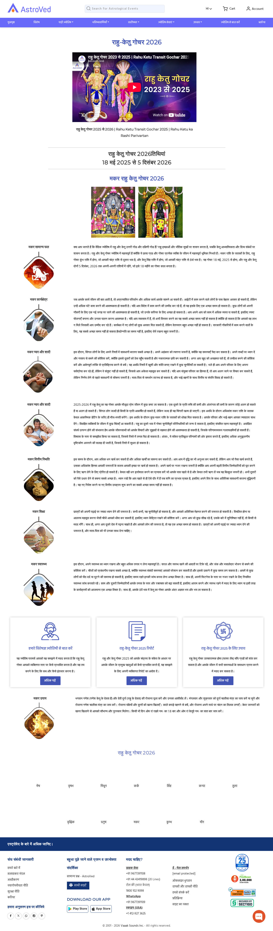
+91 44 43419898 (137, 879)
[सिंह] (169, 769)
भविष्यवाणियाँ (99, 22)
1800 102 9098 (135, 890)
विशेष (37, 22)
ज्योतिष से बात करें (230, 22)
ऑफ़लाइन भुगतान (182, 880)
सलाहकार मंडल (16, 873)
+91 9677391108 (135, 873)
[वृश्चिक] (71, 805)
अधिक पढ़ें (50, 680)
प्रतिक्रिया (177, 898)
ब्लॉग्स (262, 22)
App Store (103, 908)
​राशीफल (132, 22)
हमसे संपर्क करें (180, 892)
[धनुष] (104, 805)
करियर (11, 897)
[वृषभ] (71, 769)
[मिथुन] (104, 769)
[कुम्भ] (169, 805)
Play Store (80, 908)
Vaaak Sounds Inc (132, 925)
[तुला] (235, 769)
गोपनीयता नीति (18, 885)
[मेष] (38, 769)
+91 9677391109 (135, 902)
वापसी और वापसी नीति (185, 886)
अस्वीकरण (13, 879)
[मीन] (202, 805)
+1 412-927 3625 (136, 913)
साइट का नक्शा (180, 904)
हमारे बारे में (14, 868)
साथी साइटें (80, 885)
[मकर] (136, 805)
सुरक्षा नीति (13, 891)
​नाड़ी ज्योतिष (65, 22)
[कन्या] (202, 769)
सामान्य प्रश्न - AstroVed (81, 876)
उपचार (196, 22)
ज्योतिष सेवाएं (165, 22)
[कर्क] (136, 769)
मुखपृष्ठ (11, 22)
